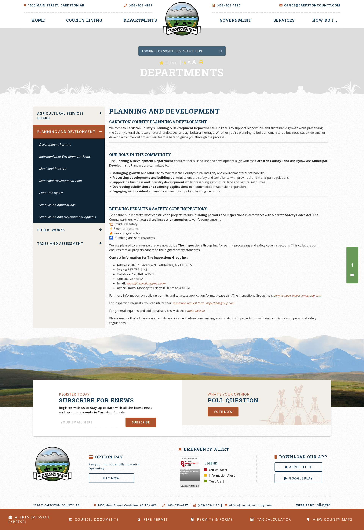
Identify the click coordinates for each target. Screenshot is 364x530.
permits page (282, 295)
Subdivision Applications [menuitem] (57, 205)
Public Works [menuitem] (51, 229)
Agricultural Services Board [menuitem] (60, 115)
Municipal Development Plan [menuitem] (60, 181)
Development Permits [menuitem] (55, 144)
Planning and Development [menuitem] (66, 131)
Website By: (306, 505)
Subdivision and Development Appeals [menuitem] (67, 217)
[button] (100, 113)
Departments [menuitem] (140, 20)
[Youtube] (352, 275)
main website (196, 311)
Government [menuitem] (236, 20)
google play (301, 478)
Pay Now (111, 478)
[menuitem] (38, 20)
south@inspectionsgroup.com (146, 283)
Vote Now (223, 412)
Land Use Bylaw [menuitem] (51, 193)
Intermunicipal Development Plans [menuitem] (65, 156)
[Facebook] (352, 265)
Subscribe (141, 422)
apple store (300, 467)
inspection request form (188, 303)
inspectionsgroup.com (306, 295)
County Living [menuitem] (84, 20)
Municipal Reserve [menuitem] (52, 169)
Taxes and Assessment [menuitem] (60, 243)
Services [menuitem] (284, 20)
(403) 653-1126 (208, 505)
